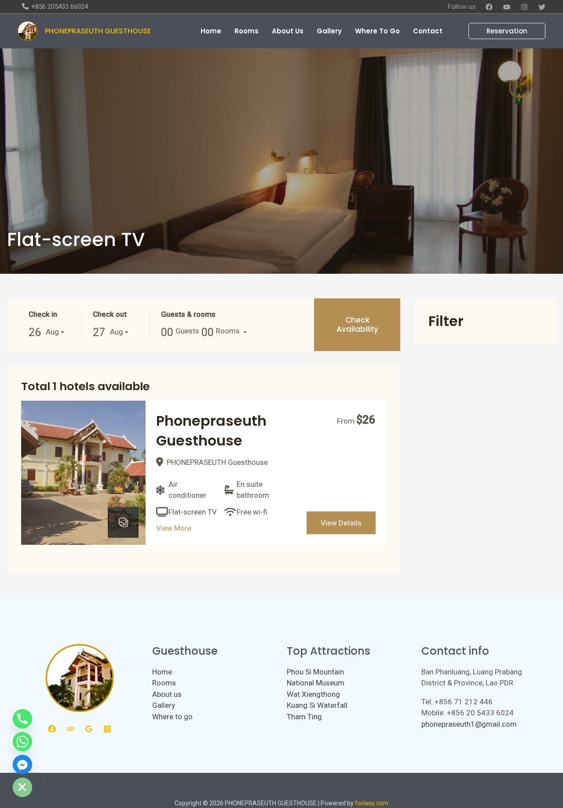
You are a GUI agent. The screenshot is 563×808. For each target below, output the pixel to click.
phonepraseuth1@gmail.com (469, 724)
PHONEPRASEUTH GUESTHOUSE (98, 31)
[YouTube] (506, 7)
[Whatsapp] (22, 741)
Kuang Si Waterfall (317, 705)
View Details (341, 522)
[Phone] (22, 718)
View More (173, 528)
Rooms (164, 682)
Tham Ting (304, 716)
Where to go (172, 716)
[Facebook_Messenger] (22, 764)
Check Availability (357, 324)
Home (162, 671)
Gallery (163, 705)
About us (167, 694)
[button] (501, 31)
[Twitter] (541, 7)
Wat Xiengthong (313, 694)
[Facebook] (489, 7)
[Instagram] (524, 7)
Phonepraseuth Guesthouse (211, 430)
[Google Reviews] (89, 729)
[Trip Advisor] (70, 729)
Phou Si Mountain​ (315, 671)
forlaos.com (371, 803)
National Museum (315, 682)
